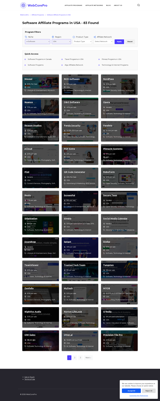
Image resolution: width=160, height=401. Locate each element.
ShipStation (30, 218)
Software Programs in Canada (39, 59)
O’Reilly (107, 312)
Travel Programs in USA (74, 59)
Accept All (131, 391)
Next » (88, 358)
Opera (106, 102)
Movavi (28, 79)
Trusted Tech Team (74, 265)
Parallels (107, 125)
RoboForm (109, 172)
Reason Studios (33, 125)
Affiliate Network (104, 37)
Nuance (28, 102)
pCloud (28, 149)
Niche (30, 37)
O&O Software (72, 102)
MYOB (106, 288)
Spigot (67, 242)
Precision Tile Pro (113, 335)
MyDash (68, 288)
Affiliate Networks (94, 5)
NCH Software (72, 79)
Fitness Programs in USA (111, 59)
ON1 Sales (29, 335)
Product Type (82, 37)
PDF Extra (69, 149)
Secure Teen (110, 195)
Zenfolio (29, 288)
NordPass (108, 79)
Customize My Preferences (139, 395)
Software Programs (35, 65)
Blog (108, 5)
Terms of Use (29, 379)
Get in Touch (29, 377)
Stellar (106, 242)
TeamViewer (31, 265)
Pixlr (26, 172)
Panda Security (72, 125)
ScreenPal (69, 195)
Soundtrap (30, 242)
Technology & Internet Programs (115, 65)
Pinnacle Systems (113, 149)
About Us (118, 5)
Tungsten (108, 265)
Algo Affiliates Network (74, 65)
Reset (130, 42)
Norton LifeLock (73, 312)
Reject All (149, 391)
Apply (119, 42)
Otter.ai (68, 335)
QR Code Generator (74, 172)
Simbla (67, 218)
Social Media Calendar (115, 218)
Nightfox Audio (32, 312)
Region (58, 37)
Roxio (27, 195)
